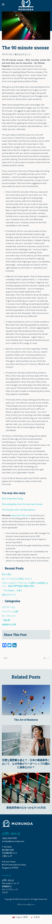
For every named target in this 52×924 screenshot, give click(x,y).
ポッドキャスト (9, 616)
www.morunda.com (20, 516)
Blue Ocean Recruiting (12, 499)
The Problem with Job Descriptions (18, 510)
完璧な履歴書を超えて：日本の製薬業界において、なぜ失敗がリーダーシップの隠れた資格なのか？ (26, 763)
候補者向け (7, 887)
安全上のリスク (9, 595)
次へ (45, 658)
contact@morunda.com (13, 841)
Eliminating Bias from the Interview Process (22, 504)
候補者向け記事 (9, 625)
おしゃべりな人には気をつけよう (17, 579)
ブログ (5, 893)
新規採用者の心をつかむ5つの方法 (26, 807)
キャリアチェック (10, 890)
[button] (3, 4)
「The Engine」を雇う (12, 591)
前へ (7, 658)
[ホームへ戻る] (26, 4)
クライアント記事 (10, 612)
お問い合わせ (8, 880)
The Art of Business (26, 719)
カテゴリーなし (9, 607)
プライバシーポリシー (26, 904)
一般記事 (6, 620)
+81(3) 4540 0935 (9, 838)
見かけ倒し (7, 575)
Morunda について (10, 883)
